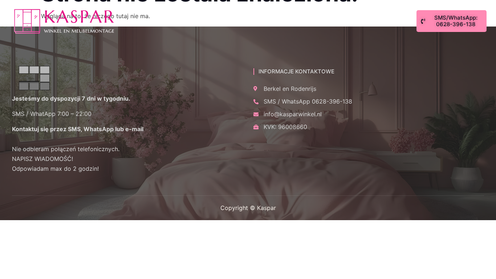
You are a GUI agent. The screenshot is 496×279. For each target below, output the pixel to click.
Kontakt (335, 21)
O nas (148, 21)
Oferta (181, 21)
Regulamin (222, 21)
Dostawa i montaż (281, 21)
